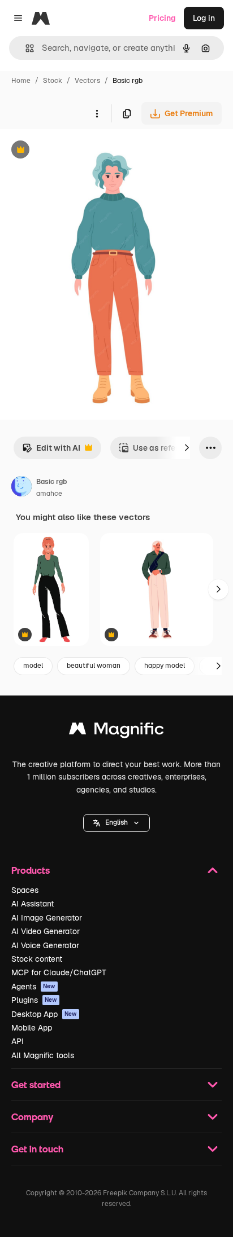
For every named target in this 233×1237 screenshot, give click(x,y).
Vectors (87, 80)
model (33, 665)
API (17, 1041)
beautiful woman (93, 665)
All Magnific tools (42, 1055)
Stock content (36, 959)
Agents (33, 986)
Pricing (162, 18)
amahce (49, 493)
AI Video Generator (45, 931)
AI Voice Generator (45, 945)
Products (30, 870)
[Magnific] (116, 731)
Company (32, 1116)
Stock (52, 80)
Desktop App (44, 1014)
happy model (164, 665)
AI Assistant (32, 904)
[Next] (186, 448)
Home (21, 80)
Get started (36, 1084)
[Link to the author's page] (21, 488)
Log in (204, 18)
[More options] (96, 113)
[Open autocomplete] (25, 48)
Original (72, 151)
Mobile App (31, 1028)
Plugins (34, 1000)
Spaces (24, 890)
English (116, 822)
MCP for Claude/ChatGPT (58, 972)
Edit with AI (51, 451)
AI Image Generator (46, 918)
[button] (116, 823)
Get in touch (37, 1149)
